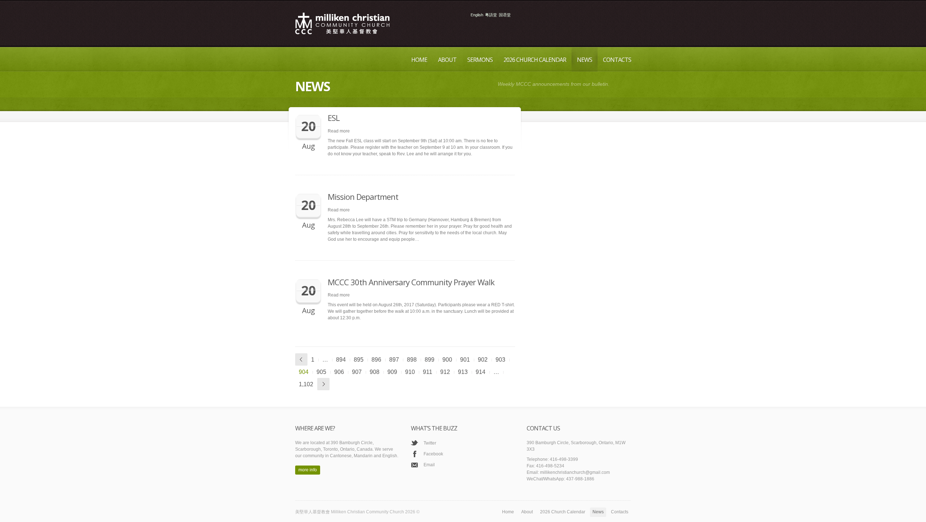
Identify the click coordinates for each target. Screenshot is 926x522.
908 (374, 372)
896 (376, 360)
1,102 (306, 384)
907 (357, 372)
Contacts (617, 60)
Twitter (430, 443)
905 (321, 372)
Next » (323, 384)
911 (427, 372)
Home (419, 60)
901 (465, 360)
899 (429, 360)
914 (480, 372)
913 (463, 372)
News (584, 60)
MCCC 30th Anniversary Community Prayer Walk (411, 282)
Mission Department (363, 196)
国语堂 (505, 15)
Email (429, 464)
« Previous (301, 359)
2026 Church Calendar (535, 60)
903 (500, 360)
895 (359, 360)
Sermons (480, 60)
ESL (334, 117)
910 (410, 372)
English (477, 15)
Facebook (433, 453)
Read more (339, 131)
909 (392, 372)
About (447, 60)
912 (445, 372)
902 (483, 360)
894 (341, 360)
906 (339, 372)
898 (412, 360)
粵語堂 (491, 15)
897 (394, 360)
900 (447, 360)
